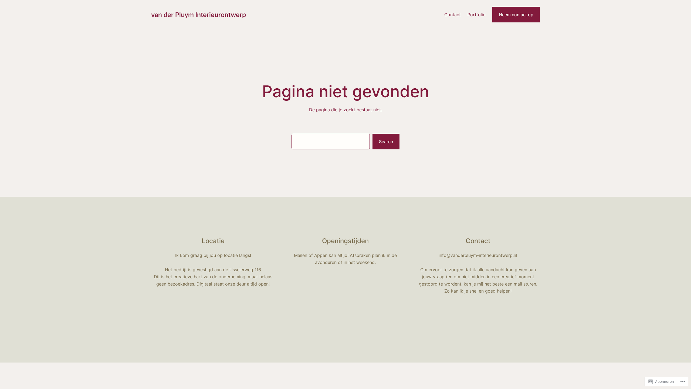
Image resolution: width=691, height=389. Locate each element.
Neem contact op (516, 14)
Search (386, 141)
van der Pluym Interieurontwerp (198, 15)
